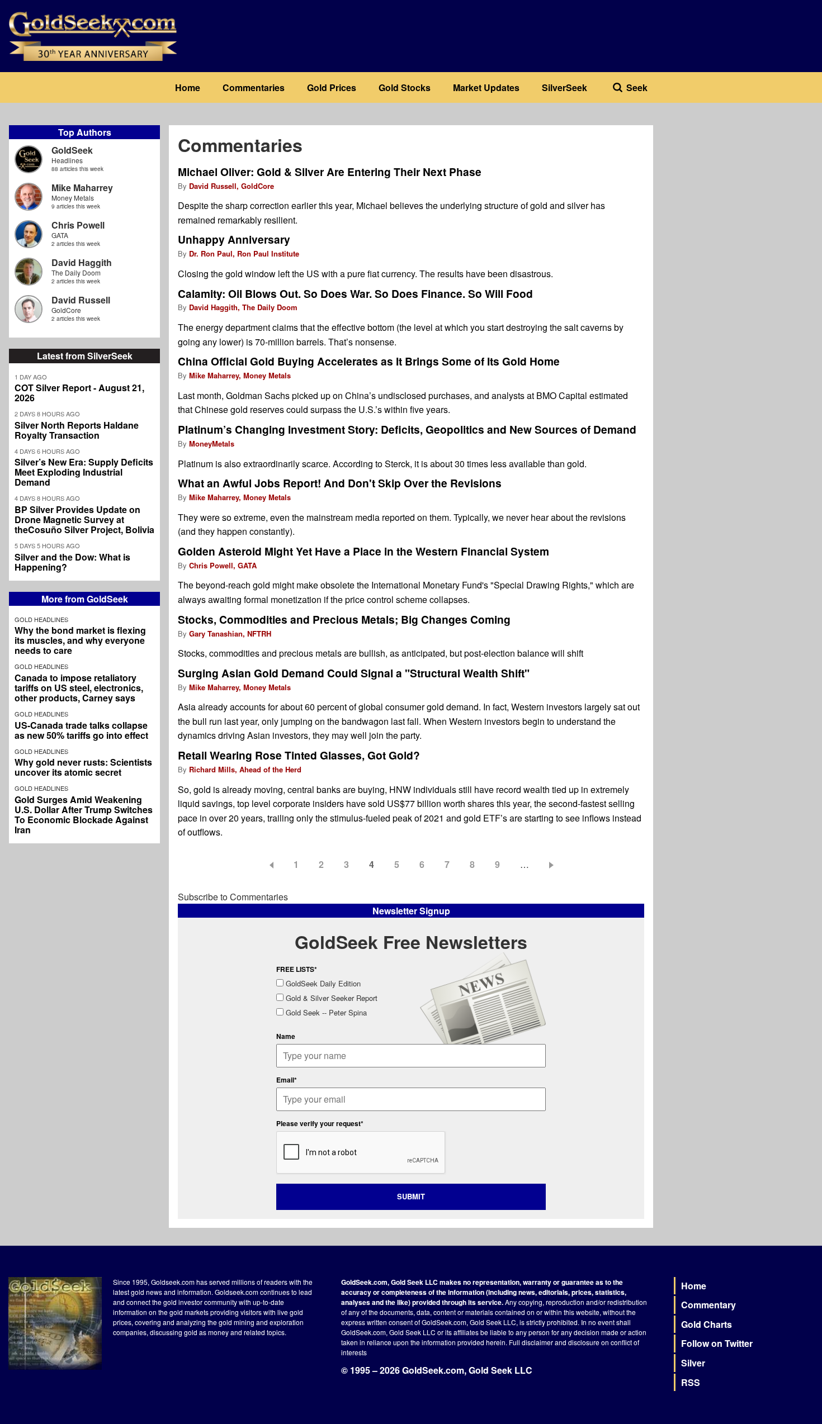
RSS (690, 1382)
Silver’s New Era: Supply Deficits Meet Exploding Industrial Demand (84, 472)
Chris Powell (78, 225)
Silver (693, 1362)
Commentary (708, 1304)
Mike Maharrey (82, 187)
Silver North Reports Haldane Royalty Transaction (77, 430)
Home (187, 87)
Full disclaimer (531, 1342)
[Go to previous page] (269, 864)
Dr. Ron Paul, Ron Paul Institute (244, 253)
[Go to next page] (553, 864)
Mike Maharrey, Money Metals (240, 375)
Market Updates (486, 87)
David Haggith (81, 262)
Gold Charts (706, 1324)
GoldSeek (72, 150)
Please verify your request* (319, 1123)
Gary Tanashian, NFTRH (230, 633)
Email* (286, 1080)
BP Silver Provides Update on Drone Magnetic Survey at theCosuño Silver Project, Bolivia (84, 520)
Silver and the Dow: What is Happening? (72, 562)
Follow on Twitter (717, 1343)
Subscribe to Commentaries (233, 896)
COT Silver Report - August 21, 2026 (79, 393)
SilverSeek (564, 87)
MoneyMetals (211, 443)
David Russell (80, 299)
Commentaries (254, 87)
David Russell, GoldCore (231, 186)
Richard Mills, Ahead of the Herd (245, 769)
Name (285, 1036)
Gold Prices (331, 87)
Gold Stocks (405, 87)
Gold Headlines (41, 619)
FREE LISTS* (296, 969)
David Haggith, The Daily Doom (243, 307)
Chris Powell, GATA (223, 565)
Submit (411, 1196)
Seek (637, 87)
